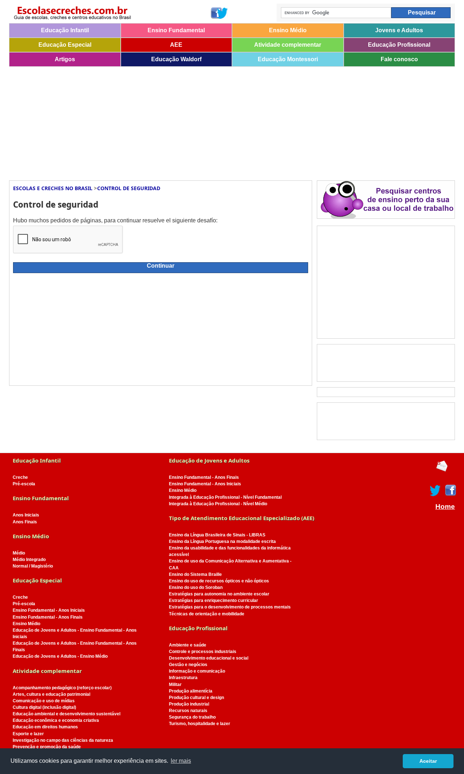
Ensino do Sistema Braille (195, 574)
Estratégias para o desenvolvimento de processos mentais (230, 607)
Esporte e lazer (28, 733)
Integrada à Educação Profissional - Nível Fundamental (225, 497)
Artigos (65, 59)
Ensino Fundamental (176, 30)
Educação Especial (64, 45)
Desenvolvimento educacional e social (208, 658)
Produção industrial (189, 704)
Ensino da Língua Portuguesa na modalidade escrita (222, 541)
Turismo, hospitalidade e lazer (199, 723)
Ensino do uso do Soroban (196, 587)
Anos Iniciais (26, 515)
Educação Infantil (65, 30)
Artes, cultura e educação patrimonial (51, 694)
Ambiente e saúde (187, 645)
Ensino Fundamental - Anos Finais (48, 617)
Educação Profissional (399, 45)
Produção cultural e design (196, 697)
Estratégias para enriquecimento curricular (213, 600)
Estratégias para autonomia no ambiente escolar (219, 594)
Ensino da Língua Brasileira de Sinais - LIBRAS (217, 534)
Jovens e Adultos (399, 30)
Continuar (160, 266)
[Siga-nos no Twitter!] (222, 13)
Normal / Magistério (33, 566)
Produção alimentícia (190, 691)
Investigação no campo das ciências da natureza (63, 740)
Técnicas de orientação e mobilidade (206, 613)
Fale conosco (399, 59)
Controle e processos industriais (202, 651)
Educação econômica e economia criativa (56, 720)
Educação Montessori (288, 59)
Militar (175, 684)
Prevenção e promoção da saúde (47, 746)
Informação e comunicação (197, 671)
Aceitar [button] (428, 761)
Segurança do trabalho (192, 717)
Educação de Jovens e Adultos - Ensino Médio (60, 656)
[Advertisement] (226, 121)
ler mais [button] (181, 761)
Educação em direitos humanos (45, 726)
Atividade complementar (287, 45)
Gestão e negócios (188, 664)
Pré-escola (24, 483)
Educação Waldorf (176, 59)
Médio (19, 553)
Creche (20, 477)
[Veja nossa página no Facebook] (216, 13)
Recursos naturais (188, 710)
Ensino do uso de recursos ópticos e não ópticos (219, 580)
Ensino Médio (288, 30)
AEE (176, 45)
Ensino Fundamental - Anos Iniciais (49, 610)
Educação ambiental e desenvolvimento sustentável (66, 713)
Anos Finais (25, 521)
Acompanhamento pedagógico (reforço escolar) (62, 687)
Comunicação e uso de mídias (44, 700)
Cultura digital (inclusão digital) (44, 707)
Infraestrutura (183, 677)
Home (445, 506)
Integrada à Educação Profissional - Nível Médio (218, 503)
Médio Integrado (29, 559)
